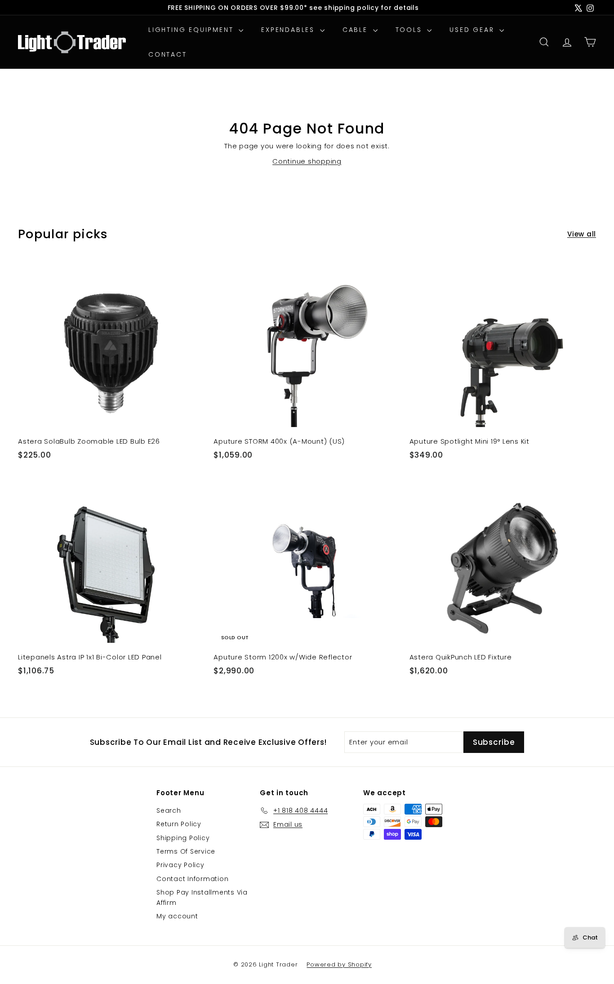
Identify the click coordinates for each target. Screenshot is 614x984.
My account (177, 916)
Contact (167, 54)
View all (581, 234)
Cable (357, 29)
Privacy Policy (180, 864)
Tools (410, 29)
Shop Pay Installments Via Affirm (202, 897)
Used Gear (473, 29)
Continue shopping (307, 161)
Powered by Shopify (339, 964)
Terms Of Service (185, 851)
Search (168, 810)
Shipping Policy (182, 837)
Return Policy (178, 823)
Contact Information (192, 878)
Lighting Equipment (192, 29)
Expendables (289, 29)
